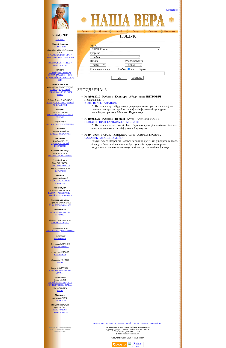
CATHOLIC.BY (172, 10)
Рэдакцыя (169, 31)
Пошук (136, 31)
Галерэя (152, 31)
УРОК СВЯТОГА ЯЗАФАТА (60, 205)
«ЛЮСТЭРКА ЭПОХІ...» (60, 165)
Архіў (119, 31)
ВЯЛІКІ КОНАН (60, 239)
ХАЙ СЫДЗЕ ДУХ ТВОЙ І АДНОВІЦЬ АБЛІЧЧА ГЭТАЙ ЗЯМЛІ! (60, 92)
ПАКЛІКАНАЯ (60, 254)
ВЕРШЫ (60, 262)
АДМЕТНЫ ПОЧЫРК (60, 247)
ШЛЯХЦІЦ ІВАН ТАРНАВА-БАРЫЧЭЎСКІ (111, 121)
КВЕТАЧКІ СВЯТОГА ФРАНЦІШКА (60, 124)
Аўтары (103, 31)
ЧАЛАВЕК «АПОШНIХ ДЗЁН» (104, 137)
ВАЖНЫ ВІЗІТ (60, 47)
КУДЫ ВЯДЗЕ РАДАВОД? (100, 102)
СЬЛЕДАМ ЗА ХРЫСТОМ (60, 134)
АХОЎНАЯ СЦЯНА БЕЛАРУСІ (60, 156)
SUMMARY (60, 40)
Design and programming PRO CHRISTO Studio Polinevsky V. (60, 329)
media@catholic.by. (131, 334)
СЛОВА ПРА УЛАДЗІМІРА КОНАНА (60, 231)
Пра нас (86, 31)
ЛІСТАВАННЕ (60, 171)
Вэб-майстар (156, 323)
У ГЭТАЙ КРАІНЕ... (60, 300)
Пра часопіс (98, 323)
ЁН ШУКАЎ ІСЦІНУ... (60, 223)
